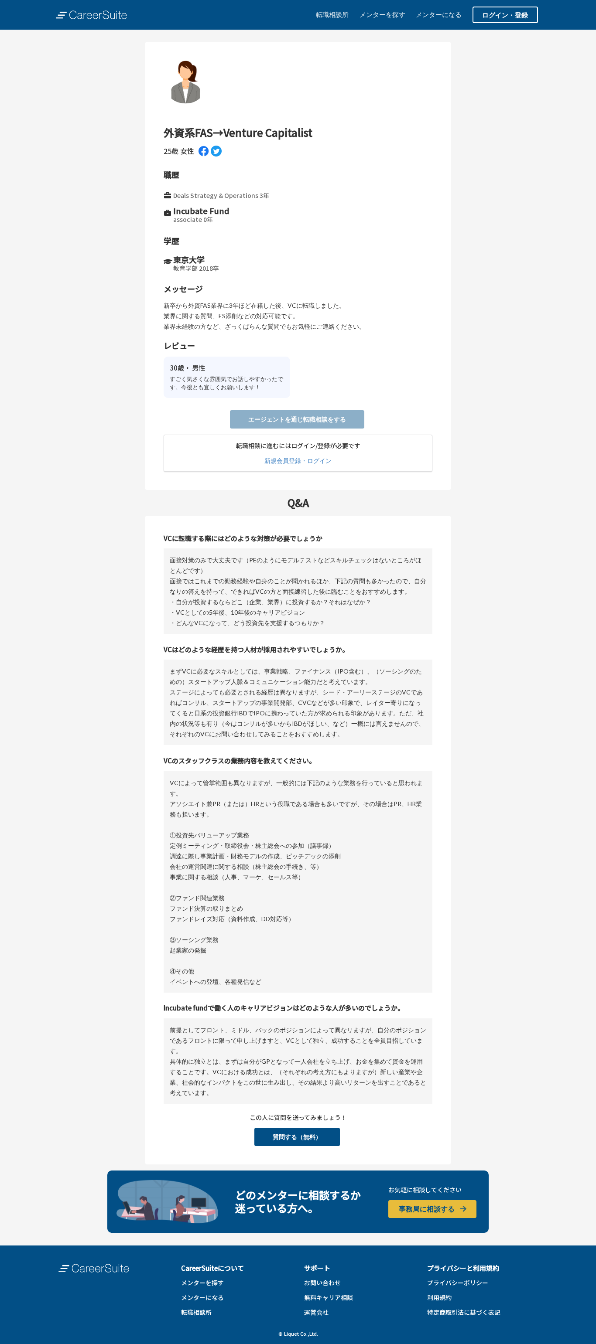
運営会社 (316, 1312)
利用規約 (439, 1297)
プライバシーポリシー (457, 1282)
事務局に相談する (427, 1208)
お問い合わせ (322, 1282)
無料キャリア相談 (328, 1297)
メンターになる (439, 14)
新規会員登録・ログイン (298, 460)
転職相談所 (332, 14)
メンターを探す (382, 14)
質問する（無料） (297, 1136)
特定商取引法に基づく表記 (463, 1312)
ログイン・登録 (505, 15)
